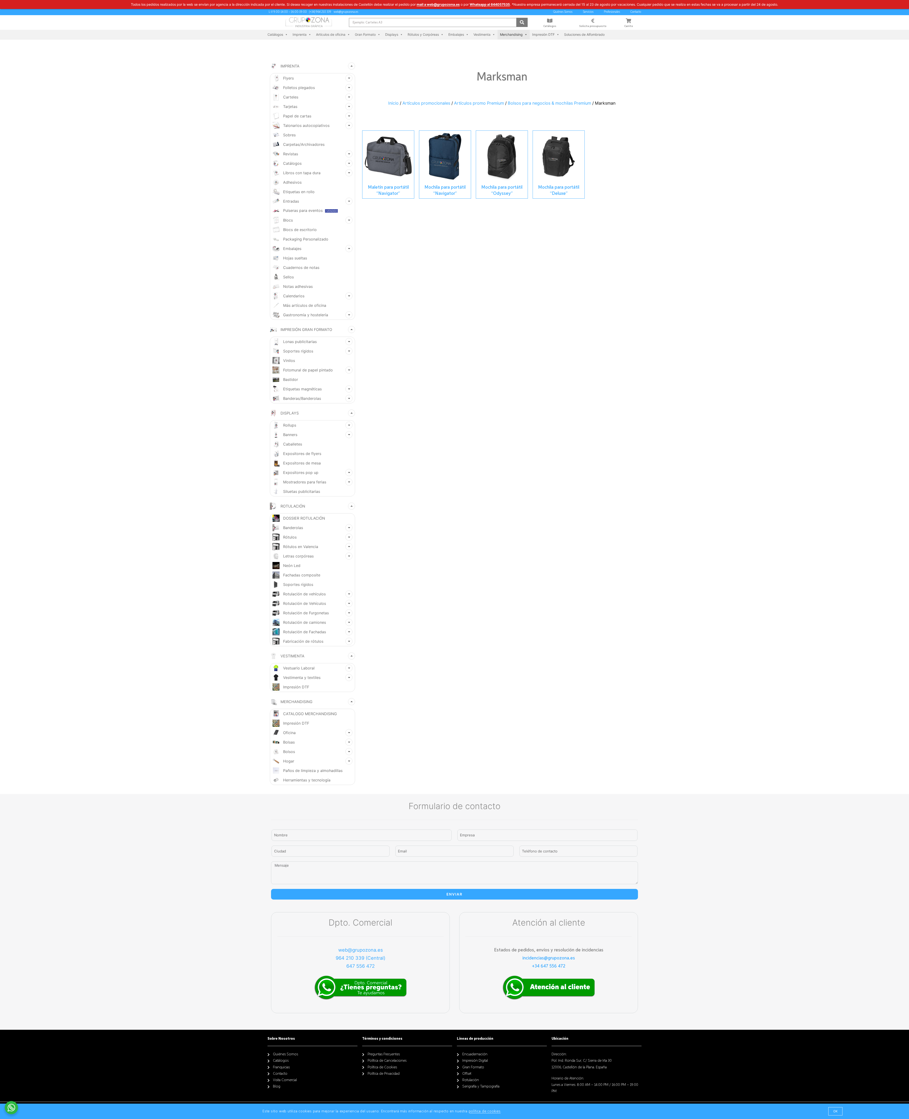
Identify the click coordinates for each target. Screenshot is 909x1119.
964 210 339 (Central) (360, 958)
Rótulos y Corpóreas (423, 34)
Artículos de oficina (330, 34)
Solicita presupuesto (592, 26)
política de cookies (485, 1111)
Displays (391, 34)
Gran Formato (365, 34)
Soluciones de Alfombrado (584, 34)
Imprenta (300, 34)
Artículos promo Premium (479, 103)
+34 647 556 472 (548, 966)
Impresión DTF (543, 34)
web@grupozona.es (360, 950)
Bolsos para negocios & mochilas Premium (549, 103)
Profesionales (612, 11)
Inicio (393, 103)
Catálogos (549, 26)
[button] (835, 1111)
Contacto (635, 11)
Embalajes (456, 34)
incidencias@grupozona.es (548, 958)
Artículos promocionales (426, 103)
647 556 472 (360, 966)
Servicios (588, 11)
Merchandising (511, 34)
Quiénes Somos (562, 11)
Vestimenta (481, 34)
